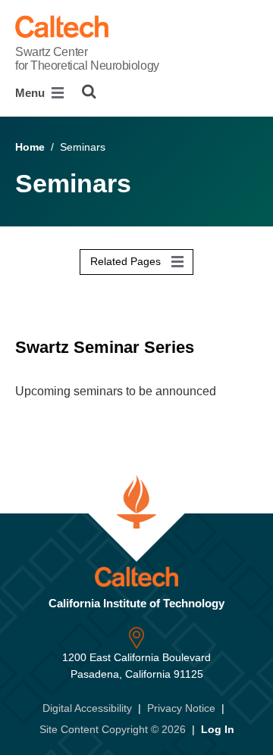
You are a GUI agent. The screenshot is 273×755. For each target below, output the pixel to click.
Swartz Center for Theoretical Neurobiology (87, 58)
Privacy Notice (181, 708)
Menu (31, 92)
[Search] (89, 91)
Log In (217, 729)
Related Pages (127, 261)
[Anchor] (209, 347)
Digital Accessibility (87, 708)
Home (30, 147)
